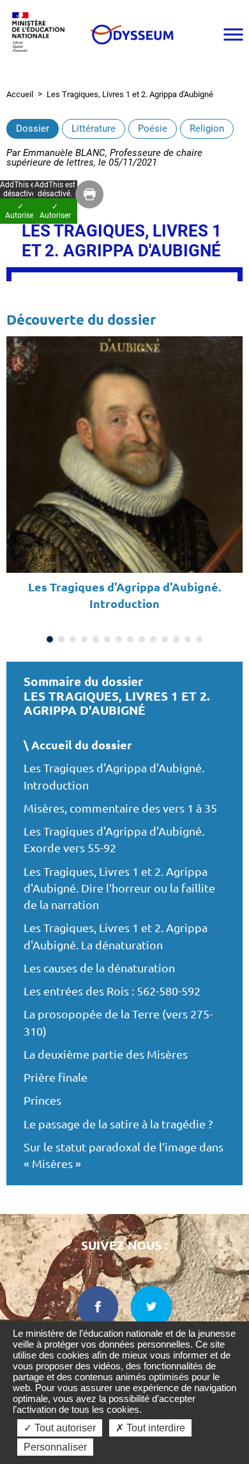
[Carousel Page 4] (84, 639)
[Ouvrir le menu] (233, 35)
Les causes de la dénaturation (99, 968)
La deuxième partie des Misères (106, 1054)
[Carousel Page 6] (107, 639)
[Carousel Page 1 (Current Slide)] (50, 639)
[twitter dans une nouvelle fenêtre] (151, 1306)
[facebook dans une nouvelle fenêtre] (97, 1306)
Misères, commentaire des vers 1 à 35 (120, 808)
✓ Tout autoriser (60, 1427)
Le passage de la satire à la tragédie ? (118, 1124)
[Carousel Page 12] (176, 639)
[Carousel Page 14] (199, 639)
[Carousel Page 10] (153, 639)
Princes (42, 1100)
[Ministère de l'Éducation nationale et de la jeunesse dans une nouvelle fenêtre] (41, 34)
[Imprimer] (89, 194)
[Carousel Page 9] (142, 639)
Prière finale (55, 1077)
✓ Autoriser (55, 211)
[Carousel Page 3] (73, 639)
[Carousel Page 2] (61, 639)
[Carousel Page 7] (119, 639)
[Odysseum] (131, 35)
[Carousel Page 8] (130, 639)
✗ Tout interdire (150, 1427)
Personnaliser (55, 1447)
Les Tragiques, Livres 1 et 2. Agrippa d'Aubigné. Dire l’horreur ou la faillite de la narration (119, 889)
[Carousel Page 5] (96, 639)
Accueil (19, 94)
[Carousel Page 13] (188, 639)
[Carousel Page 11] (165, 639)
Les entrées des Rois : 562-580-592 (112, 991)
